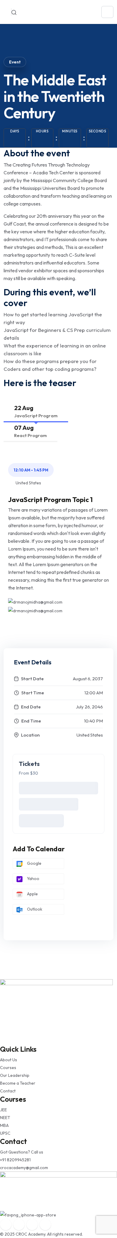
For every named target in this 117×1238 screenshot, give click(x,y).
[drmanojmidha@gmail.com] (35, 601)
